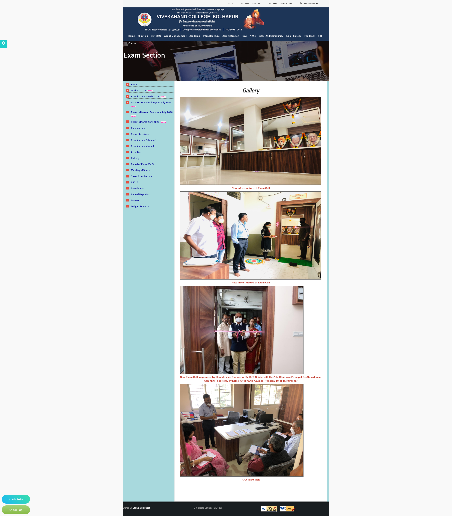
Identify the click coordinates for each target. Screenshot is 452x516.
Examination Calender (143, 140)
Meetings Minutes (141, 170)
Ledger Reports (140, 206)
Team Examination (141, 176)
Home (131, 36)
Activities (136, 152)
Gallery (135, 158)
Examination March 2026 (145, 96)
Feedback (309, 36)
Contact (132, 43)
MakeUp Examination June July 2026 (151, 102)
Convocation (138, 128)
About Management (175, 36)
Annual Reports (139, 194)
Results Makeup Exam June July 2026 (152, 112)
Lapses (135, 200)
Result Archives (139, 134)
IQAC (244, 36)
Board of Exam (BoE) (142, 164)
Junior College (294, 36)
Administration (230, 36)
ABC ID (134, 182)
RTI (320, 36)
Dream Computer (141, 507)
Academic (194, 36)
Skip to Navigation (282, 3)
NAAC (253, 36)
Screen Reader (311, 3)
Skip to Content (253, 3)
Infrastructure (211, 36)
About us (143, 36)
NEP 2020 (156, 36)
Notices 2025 (138, 90)
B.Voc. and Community (271, 36)
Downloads (137, 188)
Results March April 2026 (145, 122)
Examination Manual (142, 146)
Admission (17, 499)
